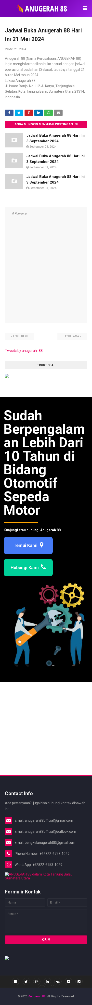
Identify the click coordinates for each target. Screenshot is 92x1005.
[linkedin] (47, 981)
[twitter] (26, 981)
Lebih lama (71, 336)
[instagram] (36, 981)
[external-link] (68, 981)
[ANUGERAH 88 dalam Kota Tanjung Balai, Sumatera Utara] (46, 878)
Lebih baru (20, 336)
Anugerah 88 (37, 996)
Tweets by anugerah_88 (24, 351)
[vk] (58, 981)
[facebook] (15, 981)
